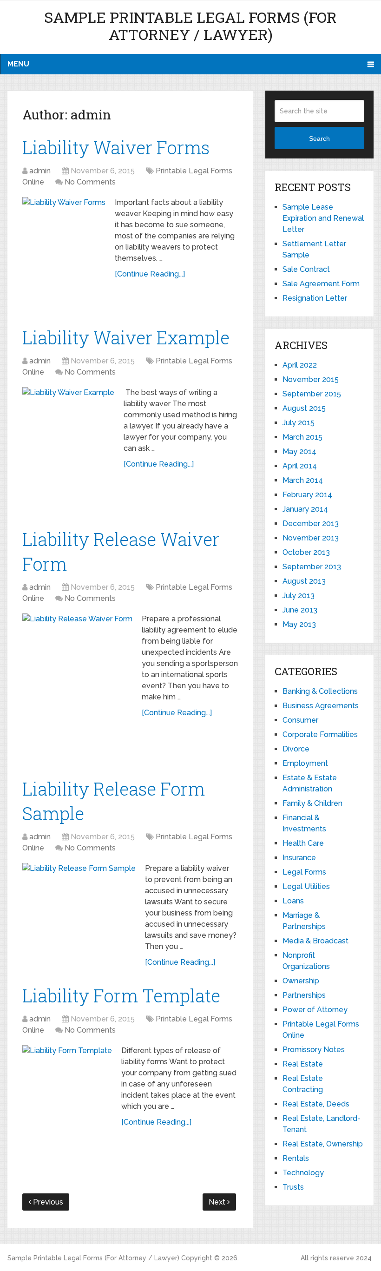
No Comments (90, 182)
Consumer (300, 720)
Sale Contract (306, 269)
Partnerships (304, 995)
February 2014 (307, 494)
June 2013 (299, 610)
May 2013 (299, 624)
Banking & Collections (320, 691)
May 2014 (299, 451)
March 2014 (302, 480)
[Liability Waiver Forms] (63, 250)
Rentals (295, 1158)
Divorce (295, 748)
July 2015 (298, 422)
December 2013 (310, 523)
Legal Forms (304, 872)
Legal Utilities (306, 886)
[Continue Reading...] (150, 274)
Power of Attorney (315, 1009)
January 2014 (305, 509)
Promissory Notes (313, 1049)
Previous (47, 1202)
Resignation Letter (314, 298)
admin (40, 170)
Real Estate (302, 1064)
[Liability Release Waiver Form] (77, 684)
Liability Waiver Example (126, 337)
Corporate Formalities (320, 734)
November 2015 (310, 379)
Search (319, 138)
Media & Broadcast (315, 940)
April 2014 (299, 465)
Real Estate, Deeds (315, 1104)
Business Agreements (320, 705)
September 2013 (311, 566)
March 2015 (302, 437)
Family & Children (312, 803)
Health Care (303, 843)
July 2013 (298, 595)
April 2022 (299, 365)
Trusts (293, 1187)
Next (218, 1202)
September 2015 (311, 393)
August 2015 (304, 408)
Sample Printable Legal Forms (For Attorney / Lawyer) (190, 25)
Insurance (299, 857)
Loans (293, 900)
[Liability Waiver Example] (68, 446)
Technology (303, 1172)
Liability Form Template (121, 995)
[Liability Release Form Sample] (79, 912)
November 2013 (310, 537)
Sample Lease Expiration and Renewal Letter (323, 218)
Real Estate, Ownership (322, 1143)
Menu (18, 63)
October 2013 (306, 552)
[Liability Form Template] (67, 1103)
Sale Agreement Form (321, 283)
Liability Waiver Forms (116, 147)
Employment (305, 763)
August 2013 (304, 581)
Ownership (300, 980)
